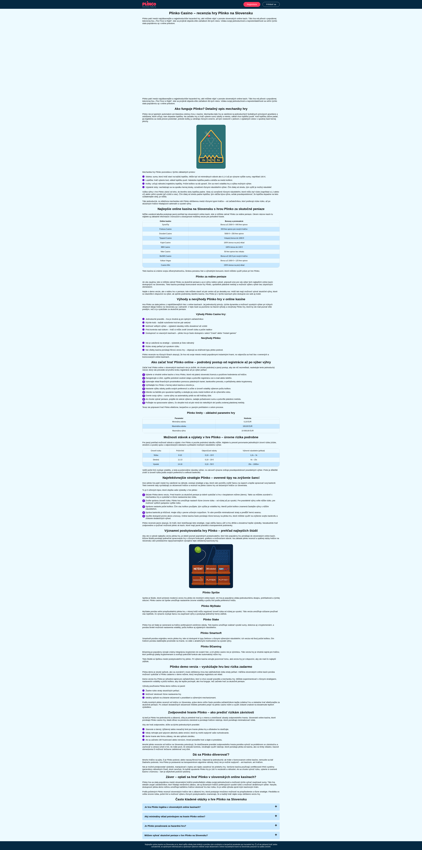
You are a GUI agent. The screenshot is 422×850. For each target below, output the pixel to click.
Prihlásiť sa (271, 4)
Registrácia (252, 4)
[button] (418, 721)
